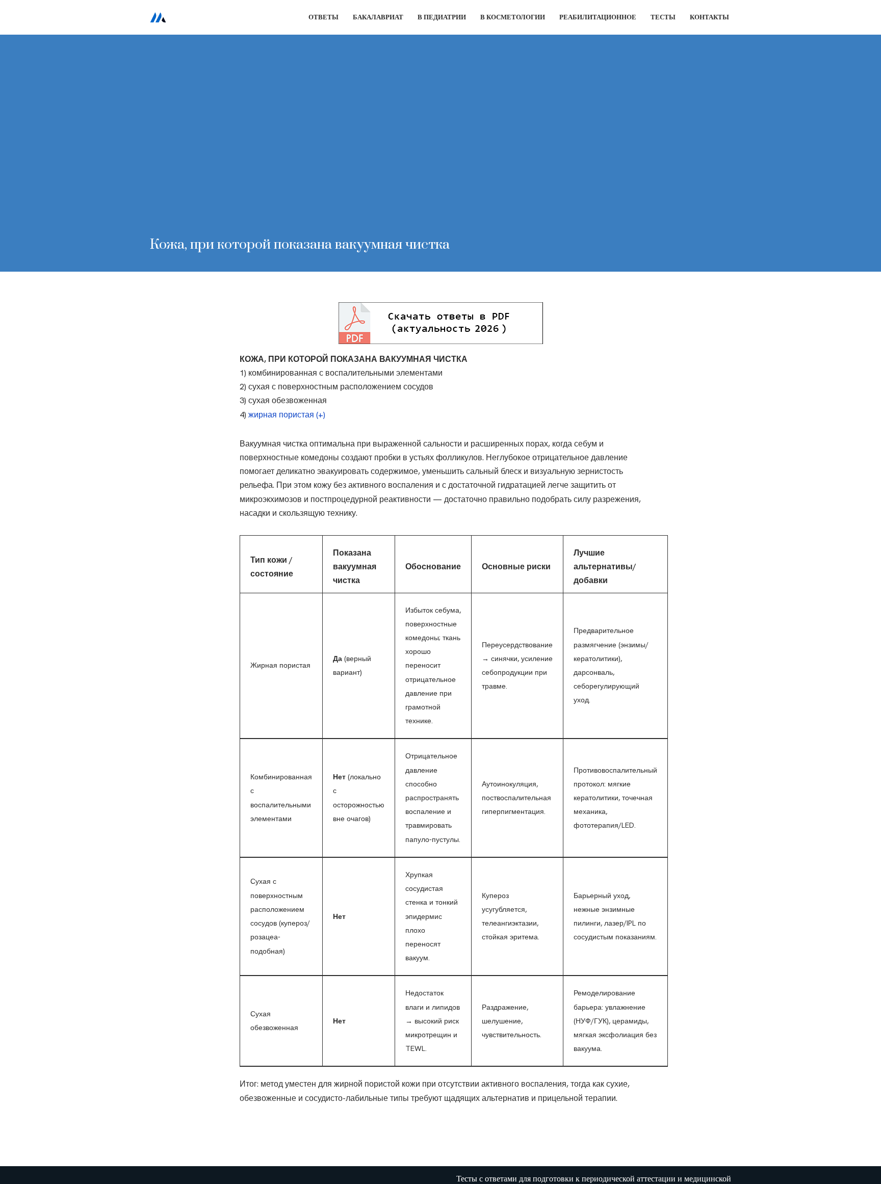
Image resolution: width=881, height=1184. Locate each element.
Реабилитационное (597, 17)
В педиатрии (442, 17)
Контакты (709, 17)
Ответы (323, 17)
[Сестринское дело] (158, 17)
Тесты (663, 17)
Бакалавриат (378, 17)
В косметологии (512, 17)
